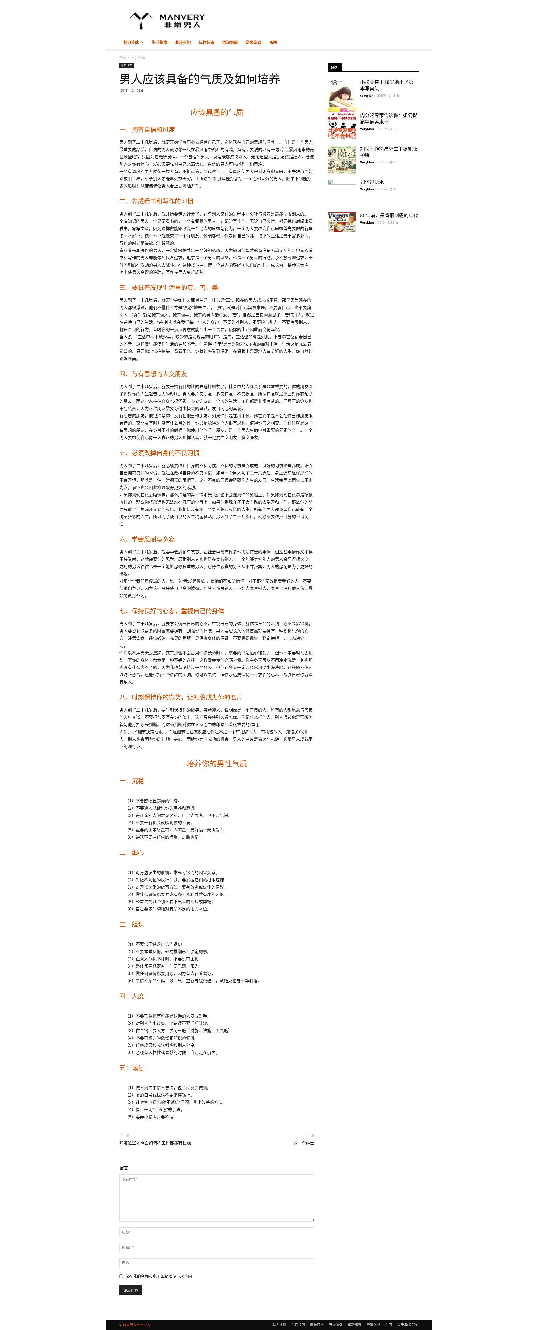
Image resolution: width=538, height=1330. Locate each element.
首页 (122, 57)
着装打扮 (183, 42)
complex (366, 95)
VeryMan (367, 129)
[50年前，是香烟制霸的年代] (342, 222)
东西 (273, 42)
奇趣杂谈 (253, 42)
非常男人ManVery (136, 1324)
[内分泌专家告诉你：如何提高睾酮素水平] (342, 126)
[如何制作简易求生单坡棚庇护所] (342, 160)
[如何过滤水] (342, 189)
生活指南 (159, 42)
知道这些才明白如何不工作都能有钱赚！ (157, 1143)
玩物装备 (206, 42)
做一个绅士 (303, 1143)
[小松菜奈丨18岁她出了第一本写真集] (342, 98)
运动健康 (230, 42)
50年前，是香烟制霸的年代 (389, 215)
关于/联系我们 (408, 1324)
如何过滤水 (372, 182)
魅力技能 (131, 42)
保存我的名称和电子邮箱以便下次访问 (158, 1276)
